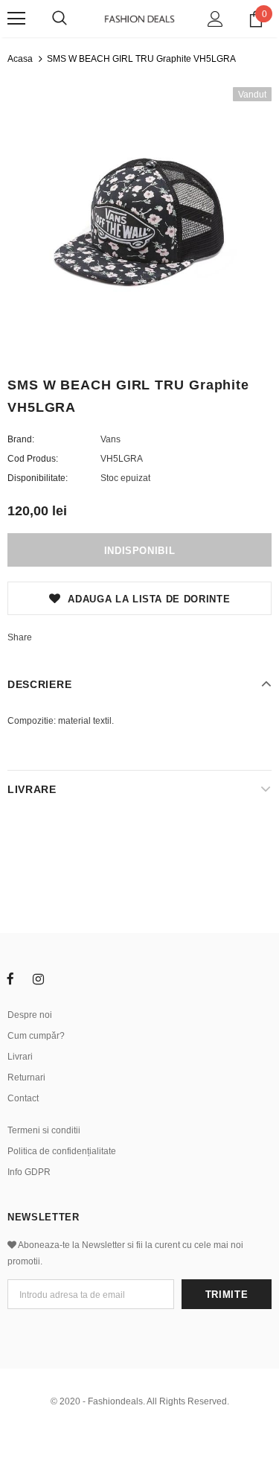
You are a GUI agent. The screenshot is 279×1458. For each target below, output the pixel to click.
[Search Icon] (59, 18)
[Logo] (139, 17)
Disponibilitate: (37, 478)
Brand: (20, 439)
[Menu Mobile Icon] (16, 19)
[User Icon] (215, 19)
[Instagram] (38, 978)
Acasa (20, 59)
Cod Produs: (32, 458)
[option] (139, 219)
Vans (110, 439)
